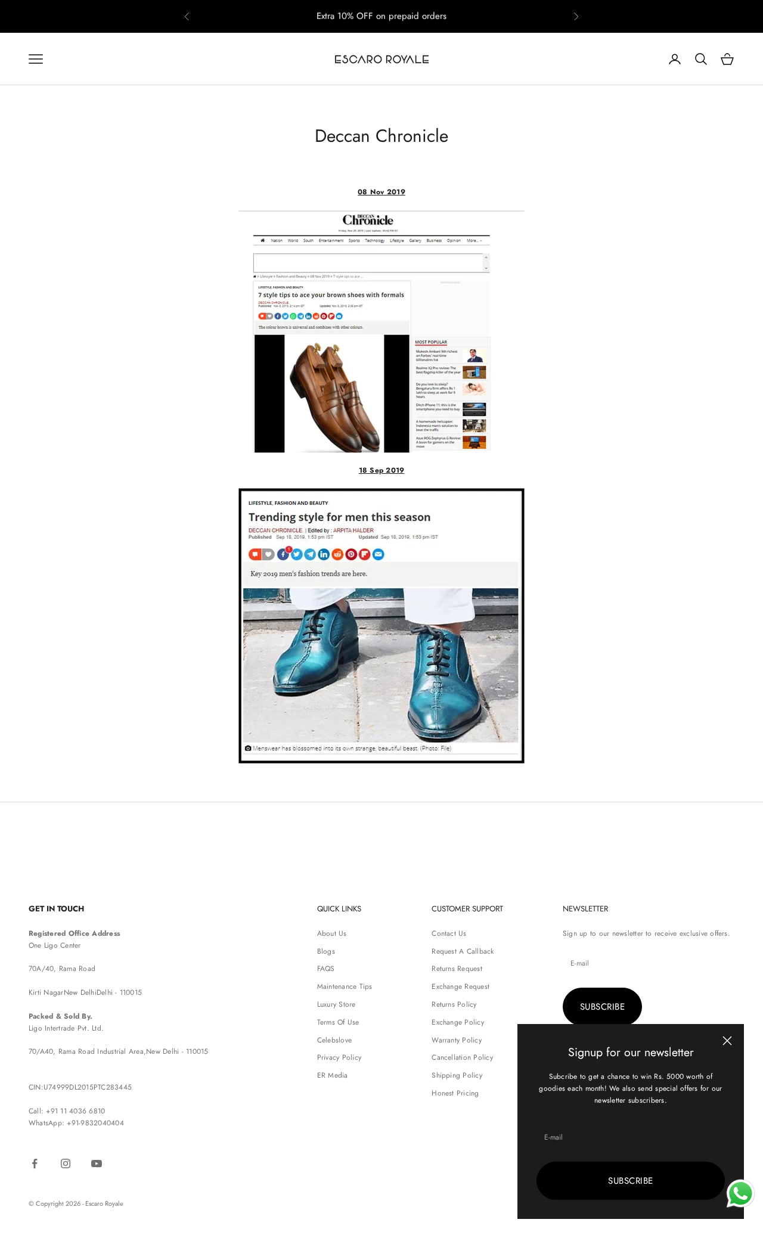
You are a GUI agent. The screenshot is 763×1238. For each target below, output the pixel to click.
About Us (332, 933)
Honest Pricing (455, 1093)
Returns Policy (454, 1004)
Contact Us (449, 933)
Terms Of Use (338, 1022)
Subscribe (630, 1180)
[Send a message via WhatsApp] (740, 1193)
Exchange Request (460, 986)
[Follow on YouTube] (97, 1163)
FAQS (326, 968)
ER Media (332, 1075)
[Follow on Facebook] (35, 1163)
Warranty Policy (457, 1040)
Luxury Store (336, 1004)
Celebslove (334, 1040)
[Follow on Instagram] (66, 1163)
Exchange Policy (458, 1022)
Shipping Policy (457, 1075)
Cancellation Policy (462, 1057)
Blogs (326, 951)
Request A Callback (463, 951)
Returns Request (457, 968)
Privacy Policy (339, 1057)
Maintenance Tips (345, 986)
